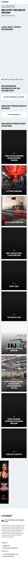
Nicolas (13, 15)
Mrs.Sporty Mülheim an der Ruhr (14, 97)
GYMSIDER (5, 2)
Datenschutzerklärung (10, 548)
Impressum (6, 546)
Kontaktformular (8, 556)
